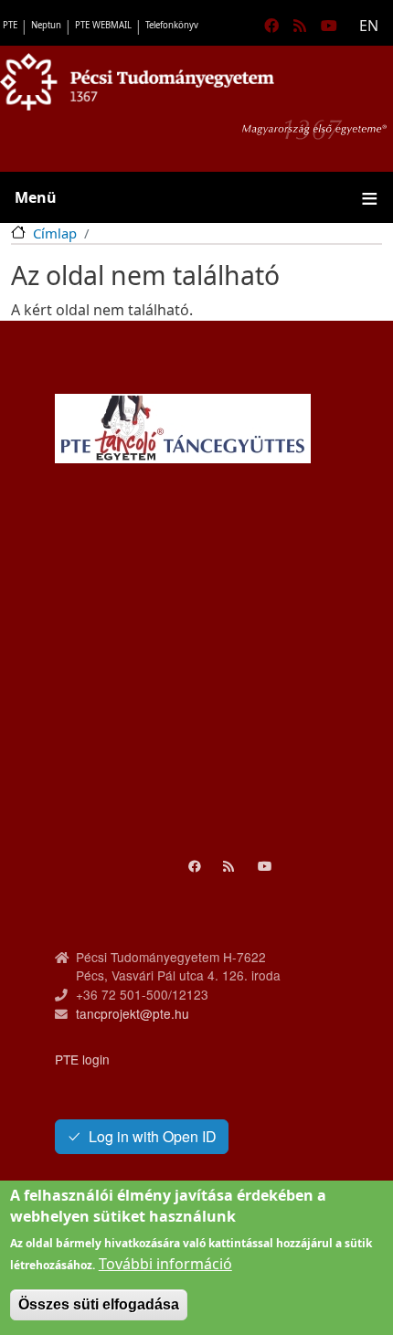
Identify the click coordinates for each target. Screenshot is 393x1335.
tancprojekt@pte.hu (132, 1013)
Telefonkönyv (171, 25)
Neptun (46, 25)
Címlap (55, 233)
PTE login (82, 1059)
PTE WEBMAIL (103, 25)
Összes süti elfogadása (98, 1304)
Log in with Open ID (153, 1136)
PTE (10, 25)
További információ (165, 1264)
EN (368, 26)
